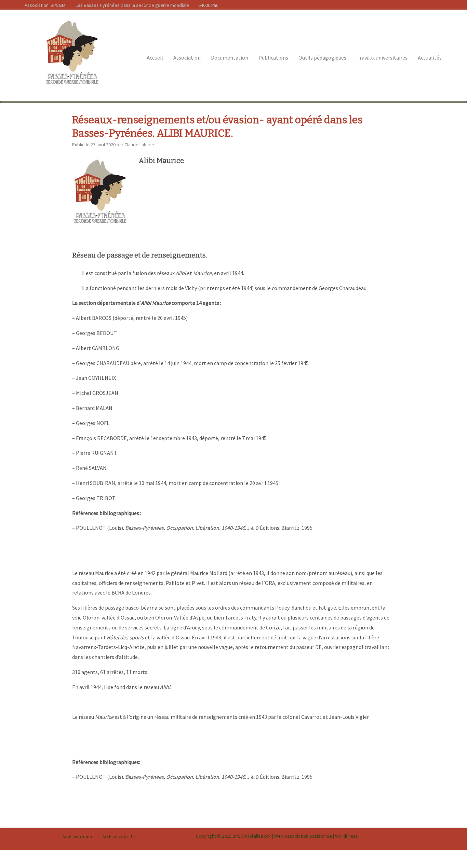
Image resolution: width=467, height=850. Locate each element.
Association (187, 57)
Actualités (430, 57)
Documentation (229, 57)
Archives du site (118, 837)
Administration (77, 837)
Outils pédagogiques (322, 57)
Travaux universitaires (382, 57)
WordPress (346, 836)
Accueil (155, 57)
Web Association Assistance (303, 836)
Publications (273, 57)
